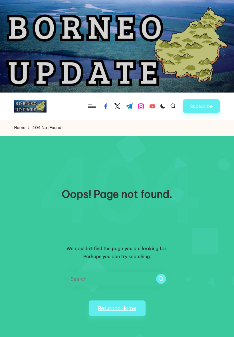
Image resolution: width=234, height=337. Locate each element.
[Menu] (91, 106)
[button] (201, 106)
